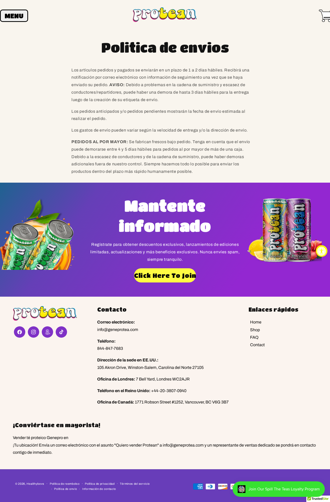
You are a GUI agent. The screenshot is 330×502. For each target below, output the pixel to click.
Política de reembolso (65, 483)
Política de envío (65, 488)
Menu (14, 15)
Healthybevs (35, 483)
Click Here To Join (165, 275)
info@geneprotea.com (117, 329)
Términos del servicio (135, 483)
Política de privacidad (99, 483)
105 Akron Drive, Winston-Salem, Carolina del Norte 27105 (150, 367)
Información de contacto (99, 488)
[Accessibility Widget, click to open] (321, 251)
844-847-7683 (110, 348)
